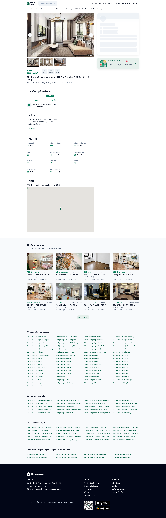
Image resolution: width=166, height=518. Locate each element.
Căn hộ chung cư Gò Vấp (120, 367)
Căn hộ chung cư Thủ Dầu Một (122, 380)
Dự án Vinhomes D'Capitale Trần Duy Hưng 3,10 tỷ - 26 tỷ (126, 440)
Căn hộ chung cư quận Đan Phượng (38, 340)
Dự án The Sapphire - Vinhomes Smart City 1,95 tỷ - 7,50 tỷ (69, 430)
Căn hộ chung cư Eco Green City (37, 403)
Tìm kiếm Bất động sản (91, 483)
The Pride (51, 9)
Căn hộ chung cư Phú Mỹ (63, 380)
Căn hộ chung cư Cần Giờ (63, 367)
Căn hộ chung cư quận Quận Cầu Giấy (124, 346)
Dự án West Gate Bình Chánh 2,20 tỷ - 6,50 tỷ (40, 440)
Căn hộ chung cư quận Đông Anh (66, 340)
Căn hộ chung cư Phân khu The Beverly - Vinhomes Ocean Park (40, 410)
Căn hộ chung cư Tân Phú (35, 373)
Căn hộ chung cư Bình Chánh (93, 364)
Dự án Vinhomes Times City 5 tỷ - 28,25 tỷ (97, 430)
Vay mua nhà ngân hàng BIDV (122, 454)
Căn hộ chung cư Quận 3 (34, 358)
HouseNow (30, 9)
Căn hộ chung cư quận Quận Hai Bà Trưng (40, 349)
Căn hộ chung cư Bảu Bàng (121, 373)
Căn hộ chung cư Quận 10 (121, 361)
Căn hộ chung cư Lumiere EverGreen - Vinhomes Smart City (97, 410)
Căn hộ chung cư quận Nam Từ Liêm (95, 346)
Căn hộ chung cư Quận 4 (63, 358)
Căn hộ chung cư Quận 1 (91, 355)
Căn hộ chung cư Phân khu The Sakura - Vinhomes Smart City (126, 403)
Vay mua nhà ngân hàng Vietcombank (96, 454)
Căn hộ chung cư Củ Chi (91, 367)
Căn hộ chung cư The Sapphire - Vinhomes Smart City (69, 403)
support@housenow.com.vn (40, 486)
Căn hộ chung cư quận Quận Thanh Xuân (68, 349)
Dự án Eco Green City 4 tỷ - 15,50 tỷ (38, 430)
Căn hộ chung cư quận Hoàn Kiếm (123, 343)
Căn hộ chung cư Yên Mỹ (34, 386)
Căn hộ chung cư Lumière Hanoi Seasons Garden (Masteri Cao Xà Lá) (40, 400)
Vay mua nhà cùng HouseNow (36, 454)
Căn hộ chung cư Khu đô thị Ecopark (124, 407)
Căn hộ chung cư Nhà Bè (63, 370)
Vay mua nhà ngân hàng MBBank (66, 454)
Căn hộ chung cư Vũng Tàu (121, 383)
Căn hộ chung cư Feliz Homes (65, 407)
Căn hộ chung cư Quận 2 (120, 355)
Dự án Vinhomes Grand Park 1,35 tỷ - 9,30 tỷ (126, 427)
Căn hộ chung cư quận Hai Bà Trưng (67, 343)
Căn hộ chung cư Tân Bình (121, 370)
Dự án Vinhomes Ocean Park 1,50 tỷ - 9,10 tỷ (69, 427)
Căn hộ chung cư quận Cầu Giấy (94, 337)
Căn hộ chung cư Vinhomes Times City (96, 403)
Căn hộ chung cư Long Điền (121, 377)
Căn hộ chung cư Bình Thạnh (36, 367)
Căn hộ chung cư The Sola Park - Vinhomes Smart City (40, 407)
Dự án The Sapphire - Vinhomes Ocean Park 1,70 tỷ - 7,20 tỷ (97, 433)
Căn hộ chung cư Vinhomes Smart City (68, 400)
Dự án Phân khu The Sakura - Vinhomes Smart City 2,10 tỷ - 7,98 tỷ (126, 430)
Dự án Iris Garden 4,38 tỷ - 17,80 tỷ (66, 440)
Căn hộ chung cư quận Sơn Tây (36, 352)
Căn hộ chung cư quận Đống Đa (93, 340)
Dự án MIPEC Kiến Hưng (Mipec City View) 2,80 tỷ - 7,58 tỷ (40, 436)
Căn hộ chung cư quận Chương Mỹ (123, 337)
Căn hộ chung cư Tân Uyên (92, 380)
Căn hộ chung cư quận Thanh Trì (123, 352)
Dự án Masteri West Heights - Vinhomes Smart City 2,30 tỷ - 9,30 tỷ (69, 436)
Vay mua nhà (126, 3)
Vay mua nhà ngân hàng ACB (122, 457)
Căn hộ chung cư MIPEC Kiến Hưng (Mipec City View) (69, 410)
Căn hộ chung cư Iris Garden (64, 413)
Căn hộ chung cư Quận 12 (63, 364)
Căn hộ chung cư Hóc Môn (35, 370)
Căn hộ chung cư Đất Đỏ (91, 377)
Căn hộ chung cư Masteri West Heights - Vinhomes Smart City (126, 410)
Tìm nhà (94, 3)
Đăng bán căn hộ (89, 495)
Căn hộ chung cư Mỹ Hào (34, 380)
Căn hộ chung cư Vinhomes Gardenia (38, 413)
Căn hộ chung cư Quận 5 (91, 358)
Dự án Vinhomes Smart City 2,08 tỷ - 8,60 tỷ (40, 427)
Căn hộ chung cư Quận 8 (63, 361)
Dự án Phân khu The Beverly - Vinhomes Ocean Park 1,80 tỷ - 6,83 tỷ (126, 433)
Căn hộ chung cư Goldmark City (122, 400)
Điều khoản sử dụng (119, 492)
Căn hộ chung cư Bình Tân (121, 364)
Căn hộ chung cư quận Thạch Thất (95, 352)
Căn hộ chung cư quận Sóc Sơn (122, 349)
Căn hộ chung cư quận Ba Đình (36, 337)
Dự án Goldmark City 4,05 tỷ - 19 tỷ (95, 427)
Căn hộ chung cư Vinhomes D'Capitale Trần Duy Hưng (97, 413)
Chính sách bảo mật (119, 489)
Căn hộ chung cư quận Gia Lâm (122, 340)
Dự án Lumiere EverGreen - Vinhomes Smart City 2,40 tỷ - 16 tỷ (126, 436)
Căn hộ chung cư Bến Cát (35, 377)
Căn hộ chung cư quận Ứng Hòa (65, 355)
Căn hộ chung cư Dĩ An (62, 377)
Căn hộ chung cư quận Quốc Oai (94, 349)
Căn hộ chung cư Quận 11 (34, 364)
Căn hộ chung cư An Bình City (122, 413)
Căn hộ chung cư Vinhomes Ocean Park (96, 400)
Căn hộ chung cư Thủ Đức (63, 373)
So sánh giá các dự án (106, 3)
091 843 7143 (56, 489)
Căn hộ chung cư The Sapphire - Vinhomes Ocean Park (97, 407)
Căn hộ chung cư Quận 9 (91, 361)
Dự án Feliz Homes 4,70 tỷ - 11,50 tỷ (67, 433)
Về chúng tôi (116, 483)
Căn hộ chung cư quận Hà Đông (36, 343)
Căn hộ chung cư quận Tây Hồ (65, 352)
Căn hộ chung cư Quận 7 (34, 361)
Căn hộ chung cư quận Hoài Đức (94, 343)
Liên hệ (114, 486)
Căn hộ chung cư (41, 9)
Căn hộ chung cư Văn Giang (64, 383)
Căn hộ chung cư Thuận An (35, 383)
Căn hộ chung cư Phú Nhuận (92, 370)
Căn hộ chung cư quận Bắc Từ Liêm (66, 337)
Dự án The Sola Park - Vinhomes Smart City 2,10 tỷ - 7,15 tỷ (40, 433)
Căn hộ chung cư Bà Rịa (91, 373)
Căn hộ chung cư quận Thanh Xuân (38, 355)
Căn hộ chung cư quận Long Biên (66, 346)
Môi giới (135, 3)
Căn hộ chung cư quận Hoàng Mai (37, 346)
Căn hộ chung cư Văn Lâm (92, 383)
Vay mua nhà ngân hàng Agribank (37, 457)
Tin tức (117, 3)
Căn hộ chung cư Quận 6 (120, 358)
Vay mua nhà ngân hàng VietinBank (66, 457)
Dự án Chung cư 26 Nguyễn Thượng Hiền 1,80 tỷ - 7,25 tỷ (97, 440)
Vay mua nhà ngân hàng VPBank (94, 457)
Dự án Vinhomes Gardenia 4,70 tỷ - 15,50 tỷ (97, 436)
